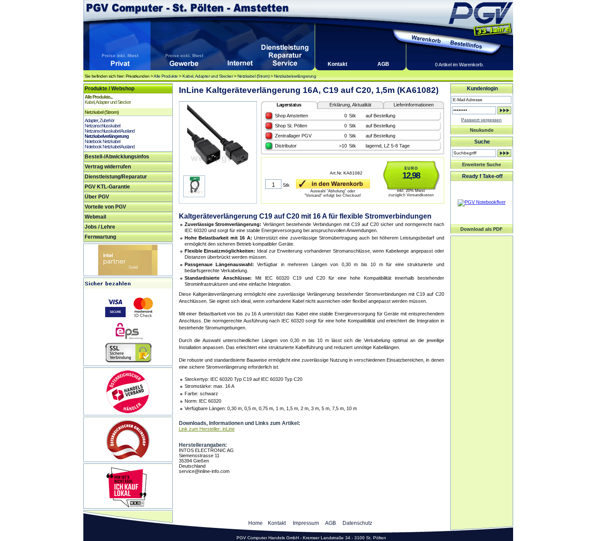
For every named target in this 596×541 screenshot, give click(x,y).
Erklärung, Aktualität (350, 104)
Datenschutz (357, 523)
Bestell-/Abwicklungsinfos (117, 157)
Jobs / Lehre (100, 227)
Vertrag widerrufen (108, 167)
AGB (383, 64)
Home (255, 523)
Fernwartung (100, 237)
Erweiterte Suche (481, 164)
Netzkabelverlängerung (295, 76)
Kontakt (337, 64)
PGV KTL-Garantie (107, 187)
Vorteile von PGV (105, 207)
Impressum (306, 523)
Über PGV (97, 197)
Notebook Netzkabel (102, 141)
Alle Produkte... (99, 96)
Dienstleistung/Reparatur (116, 177)
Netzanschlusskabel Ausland (109, 131)
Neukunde (481, 130)
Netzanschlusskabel (102, 125)
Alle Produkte (166, 76)
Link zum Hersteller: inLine (207, 428)
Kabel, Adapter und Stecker (207, 76)
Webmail (95, 217)
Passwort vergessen (481, 119)
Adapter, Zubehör (99, 120)
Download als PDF (481, 229)
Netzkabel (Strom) (253, 76)
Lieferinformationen (414, 104)
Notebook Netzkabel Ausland (109, 146)
